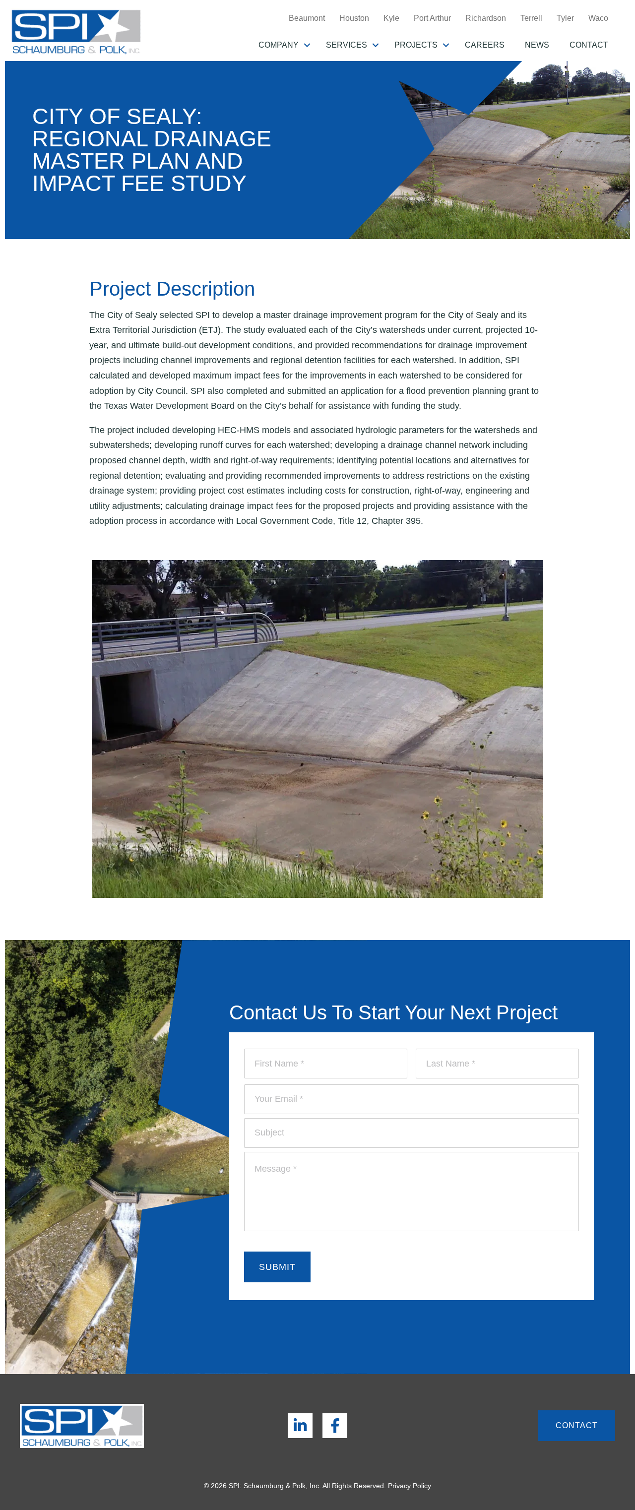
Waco (598, 18)
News (537, 45)
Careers (485, 45)
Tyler (565, 18)
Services (346, 45)
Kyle (391, 18)
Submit (277, 1267)
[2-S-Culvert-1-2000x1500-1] (317, 729)
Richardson (485, 18)
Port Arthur (432, 18)
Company (278, 45)
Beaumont (307, 18)
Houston (354, 18)
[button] (307, 45)
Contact (589, 45)
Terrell (531, 18)
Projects (416, 45)
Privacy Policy (409, 1486)
